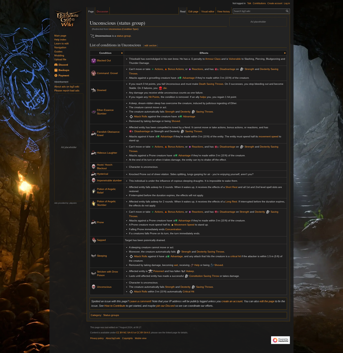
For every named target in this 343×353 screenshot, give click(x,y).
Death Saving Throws (211, 83)
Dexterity (265, 69)
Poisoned (158, 271)
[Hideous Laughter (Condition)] (93, 152)
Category (96, 315)
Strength (249, 69)
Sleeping (102, 255)
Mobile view (140, 338)
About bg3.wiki (113, 338)
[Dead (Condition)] (160, 88)
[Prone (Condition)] (93, 222)
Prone (100, 222)
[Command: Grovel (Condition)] (93, 73)
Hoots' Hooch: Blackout (105, 166)
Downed (101, 90)
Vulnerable (235, 58)
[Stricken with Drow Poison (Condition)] (93, 273)
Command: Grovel (107, 73)
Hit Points (154, 96)
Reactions (197, 69)
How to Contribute (114, 305)
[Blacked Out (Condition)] (93, 60)
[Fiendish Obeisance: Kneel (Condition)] (93, 133)
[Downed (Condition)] (93, 90)
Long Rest (231, 201)
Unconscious (104, 286)
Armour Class (213, 58)
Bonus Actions (176, 69)
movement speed (268, 136)
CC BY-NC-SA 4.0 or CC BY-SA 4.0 (133, 332)
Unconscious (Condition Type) (123, 29)
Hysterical (102, 173)
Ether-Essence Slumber (105, 112)
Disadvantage (227, 69)
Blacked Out (104, 60)
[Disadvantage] (216, 69)
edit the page (267, 301)
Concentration (173, 229)
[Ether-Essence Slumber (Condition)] (93, 111)
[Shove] (212, 265)
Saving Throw (211, 275)
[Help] (192, 265)
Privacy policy (97, 338)
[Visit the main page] (68, 18)
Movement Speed (184, 224)
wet (176, 265)
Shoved (176, 121)
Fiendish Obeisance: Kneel (108, 133)
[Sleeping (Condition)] (93, 255)
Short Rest (231, 187)
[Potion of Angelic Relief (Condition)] (93, 190)
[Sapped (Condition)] (93, 240)
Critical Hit (188, 291)
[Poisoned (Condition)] (150, 271)
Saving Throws (204, 111)
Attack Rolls (140, 116)
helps (203, 96)
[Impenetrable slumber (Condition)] (93, 180)
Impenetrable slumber (109, 180)
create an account (232, 301)
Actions (159, 69)
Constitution (196, 275)
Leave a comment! (140, 301)
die (165, 88)
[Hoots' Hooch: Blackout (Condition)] (93, 166)
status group (124, 35)
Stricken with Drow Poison (107, 273)
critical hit (235, 256)
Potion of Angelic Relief (106, 191)
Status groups (111, 315)
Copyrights (127, 338)
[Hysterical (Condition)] (93, 173)
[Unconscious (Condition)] (93, 286)
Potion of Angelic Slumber (106, 203)
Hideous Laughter (107, 152)
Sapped (101, 240)
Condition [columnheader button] (105, 53)
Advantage (189, 77)
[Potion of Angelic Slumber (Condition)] (93, 203)
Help (197, 265)
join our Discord (165, 305)
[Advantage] (179, 77)
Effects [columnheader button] (204, 53)
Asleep (190, 271)
